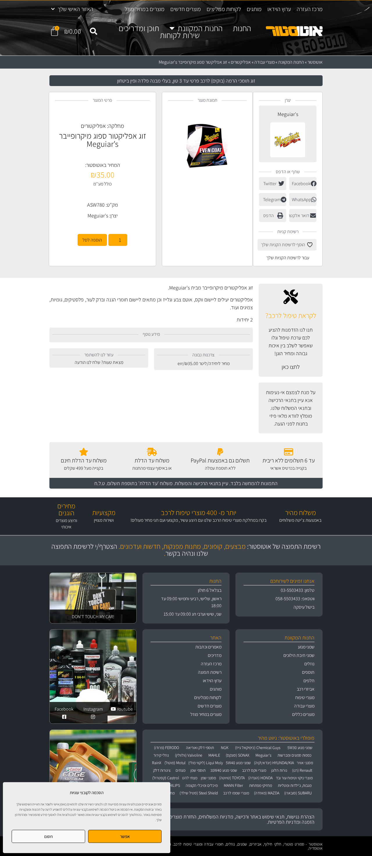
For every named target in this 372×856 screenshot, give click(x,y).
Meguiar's (288, 114)
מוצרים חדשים (185, 9)
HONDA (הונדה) (260, 777)
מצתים (180, 770)
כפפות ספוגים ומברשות (295, 755)
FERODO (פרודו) (166, 747)
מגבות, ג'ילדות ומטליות (295, 785)
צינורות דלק (162, 770)
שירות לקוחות (180, 35)
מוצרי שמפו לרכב (236, 793)
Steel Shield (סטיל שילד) (199, 793)
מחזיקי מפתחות (260, 785)
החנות (242, 28)
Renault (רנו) (302, 770)
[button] (93, 31)
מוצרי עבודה (264, 62)
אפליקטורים (241, 62)
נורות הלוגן (279, 770)
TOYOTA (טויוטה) (232, 777)
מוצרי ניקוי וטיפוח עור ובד (294, 777)
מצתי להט (189, 777)
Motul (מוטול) (174, 762)
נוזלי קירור (161, 755)
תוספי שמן (197, 770)
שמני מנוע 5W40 (238, 762)
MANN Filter (233, 785)
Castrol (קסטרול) (165, 777)
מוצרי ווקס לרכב (254, 770)
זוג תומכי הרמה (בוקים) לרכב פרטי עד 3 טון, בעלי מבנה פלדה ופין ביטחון (186, 80)
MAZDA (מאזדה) (266, 793)
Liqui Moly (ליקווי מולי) (205, 762)
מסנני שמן (208, 777)
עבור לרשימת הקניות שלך (287, 258)
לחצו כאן (291, 367)
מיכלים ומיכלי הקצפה (202, 785)
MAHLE (214, 755)
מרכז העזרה (310, 9)
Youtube (124, 709)
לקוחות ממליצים (224, 9)
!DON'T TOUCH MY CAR (93, 617)
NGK (224, 747)
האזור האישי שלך (75, 9)
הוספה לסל (92, 240)
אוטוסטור (315, 62)
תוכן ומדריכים (139, 28)
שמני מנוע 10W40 (223, 770)
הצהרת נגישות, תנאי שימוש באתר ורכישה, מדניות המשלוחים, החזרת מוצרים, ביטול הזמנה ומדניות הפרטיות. (235, 819)
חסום (48, 836)
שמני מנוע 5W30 (299, 747)
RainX (156, 762)
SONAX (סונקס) (237, 755)
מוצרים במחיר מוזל (144, 9)
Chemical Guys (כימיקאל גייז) (257, 747)
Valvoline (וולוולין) (188, 755)
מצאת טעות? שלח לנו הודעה (99, 362)
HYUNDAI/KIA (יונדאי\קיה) (274, 762)
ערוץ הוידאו (279, 9)
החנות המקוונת (200, 28)
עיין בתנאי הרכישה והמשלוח (201, 483)
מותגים (254, 9)
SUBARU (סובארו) (298, 793)
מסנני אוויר (305, 762)
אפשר (125, 836)
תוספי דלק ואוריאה (200, 747)
